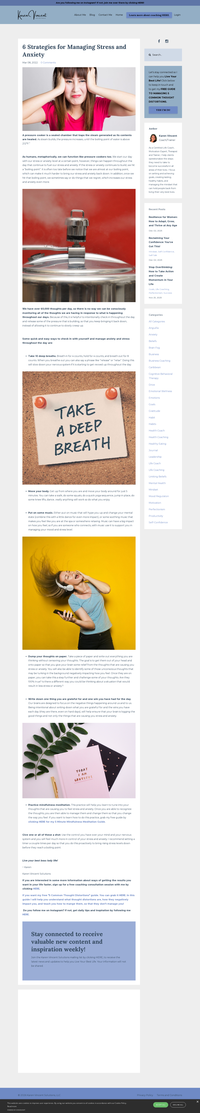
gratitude (154, 411)
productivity (156, 516)
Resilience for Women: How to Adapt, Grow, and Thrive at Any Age (163, 221)
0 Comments (48, 62)
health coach (157, 430)
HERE (36, 888)
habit (152, 417)
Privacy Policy (145, 1095)
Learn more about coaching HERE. (149, 15)
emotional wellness (160, 391)
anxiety (153, 334)
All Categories (157, 321)
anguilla (154, 328)
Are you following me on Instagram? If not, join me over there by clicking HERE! (100, 2)
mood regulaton (159, 496)
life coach (155, 463)
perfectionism (156, 293)
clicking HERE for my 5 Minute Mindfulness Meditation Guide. (67, 821)
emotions (154, 397)
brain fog (154, 347)
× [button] (197, 1102)
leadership (155, 456)
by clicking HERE (93, 957)
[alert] (100, 1106)
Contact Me (105, 14)
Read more (12, 1106)
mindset (153, 251)
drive (152, 384)
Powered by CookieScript (16, 1110)
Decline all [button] (178, 1105)
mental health (157, 483)
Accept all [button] (161, 1105)
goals (151, 289)
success (168, 293)
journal (153, 450)
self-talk (153, 255)
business (154, 354)
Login (177, 14)
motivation (155, 502)
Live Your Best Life (85, 961)
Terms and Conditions (169, 1095)
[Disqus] (79, 1030)
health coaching (158, 437)
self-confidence (166, 251)
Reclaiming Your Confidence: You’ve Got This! (161, 242)
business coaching (159, 360)
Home (119, 14)
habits (152, 424)
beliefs (153, 341)
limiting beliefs (157, 476)
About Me (80, 14)
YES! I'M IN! (163, 110)
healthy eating (157, 443)
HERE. (25, 914)
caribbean (155, 367)
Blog (92, 14)
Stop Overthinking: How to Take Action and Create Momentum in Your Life (161, 275)
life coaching (162, 289)
